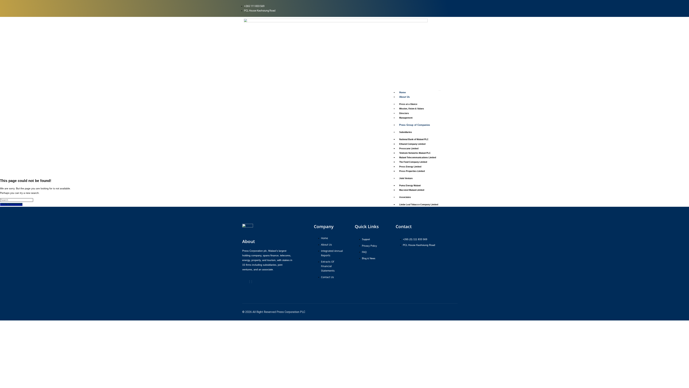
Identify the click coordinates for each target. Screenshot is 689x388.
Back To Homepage (11, 204)
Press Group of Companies (414, 125)
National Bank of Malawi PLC (413, 139)
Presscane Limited (408, 148)
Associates (405, 197)
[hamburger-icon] (439, 90)
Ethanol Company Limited (412, 144)
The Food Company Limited (413, 162)
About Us (404, 97)
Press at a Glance (408, 104)
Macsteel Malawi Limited (411, 190)
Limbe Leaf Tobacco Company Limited (418, 204)
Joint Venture (406, 178)
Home (402, 92)
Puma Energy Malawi (410, 185)
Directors (404, 113)
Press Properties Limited (412, 171)
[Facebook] (249, 281)
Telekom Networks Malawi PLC (415, 153)
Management (406, 118)
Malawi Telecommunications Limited (417, 157)
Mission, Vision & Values (411, 108)
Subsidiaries (405, 132)
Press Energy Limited (410, 166)
